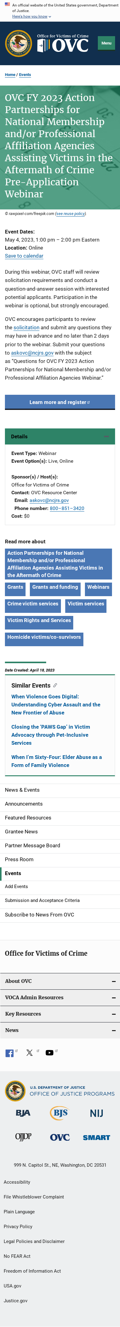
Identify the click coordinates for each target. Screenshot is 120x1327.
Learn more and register (58, 402)
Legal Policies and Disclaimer (34, 1241)
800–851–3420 (67, 508)
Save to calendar (24, 256)
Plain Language (19, 1212)
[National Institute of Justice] (96, 1118)
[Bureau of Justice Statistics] (60, 1121)
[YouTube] (51, 1055)
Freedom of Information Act (32, 1271)
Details (19, 436)
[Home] (65, 43)
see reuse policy (70, 213)
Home (10, 74)
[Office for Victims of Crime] (60, 1141)
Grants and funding (55, 587)
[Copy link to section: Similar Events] (53, 685)
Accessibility (17, 1182)
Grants (15, 587)
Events (25, 74)
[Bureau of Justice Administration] (23, 1118)
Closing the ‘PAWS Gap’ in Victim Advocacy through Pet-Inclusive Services (50, 735)
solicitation (26, 327)
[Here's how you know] (60, 11)
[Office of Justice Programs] (18, 43)
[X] (31, 1055)
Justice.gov (15, 1301)
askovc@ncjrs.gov (32, 353)
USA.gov (12, 1286)
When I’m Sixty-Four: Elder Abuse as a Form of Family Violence (56, 761)
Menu (106, 43)
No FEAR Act (17, 1256)
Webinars (98, 587)
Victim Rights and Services (39, 620)
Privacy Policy (18, 1226)
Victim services (86, 603)
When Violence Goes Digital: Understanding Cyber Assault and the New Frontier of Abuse (55, 704)
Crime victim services (32, 603)
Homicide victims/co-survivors (44, 637)
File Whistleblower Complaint (34, 1197)
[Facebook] (11, 1055)
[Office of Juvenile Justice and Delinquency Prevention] (23, 1142)
